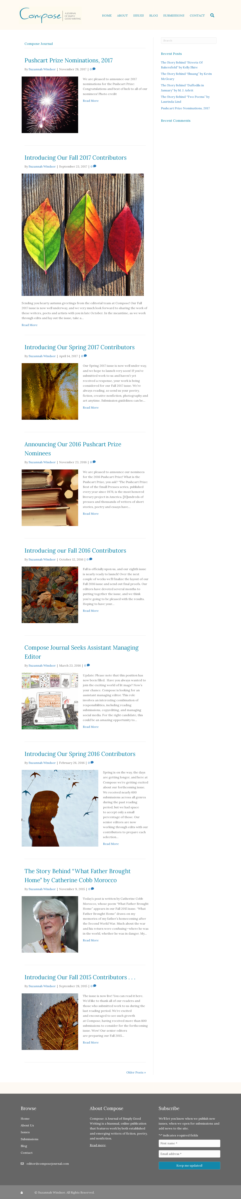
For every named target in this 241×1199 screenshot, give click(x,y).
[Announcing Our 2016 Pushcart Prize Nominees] (50, 497)
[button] (213, 15)
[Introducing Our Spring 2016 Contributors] (60, 808)
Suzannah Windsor (51, 1192)
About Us (27, 1125)
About (122, 15)
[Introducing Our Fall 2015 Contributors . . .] (50, 1021)
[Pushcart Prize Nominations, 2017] (50, 104)
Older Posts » (136, 1072)
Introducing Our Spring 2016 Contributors (79, 753)
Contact (197, 15)
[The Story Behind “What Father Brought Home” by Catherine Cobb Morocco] (50, 924)
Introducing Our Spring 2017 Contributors (79, 347)
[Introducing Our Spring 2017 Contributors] (50, 391)
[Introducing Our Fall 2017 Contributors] (83, 234)
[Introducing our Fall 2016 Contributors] (50, 594)
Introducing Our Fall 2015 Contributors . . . (79, 977)
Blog (153, 15)
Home (107, 15)
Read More (91, 101)
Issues (138, 15)
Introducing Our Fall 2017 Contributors (75, 157)
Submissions (173, 15)
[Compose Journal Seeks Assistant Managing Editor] (50, 701)
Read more (98, 1145)
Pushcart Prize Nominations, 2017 (68, 60)
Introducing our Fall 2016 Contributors (75, 550)
